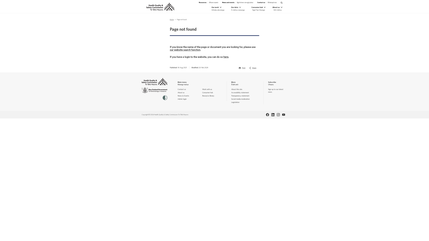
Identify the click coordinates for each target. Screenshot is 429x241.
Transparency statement (240, 96)
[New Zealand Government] (154, 90)
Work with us (207, 89)
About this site (236, 89)
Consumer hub (207, 92)
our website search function (185, 50)
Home (172, 19)
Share (254, 68)
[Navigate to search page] (282, 3)
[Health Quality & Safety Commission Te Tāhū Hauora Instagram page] (278, 114)
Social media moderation (240, 99)
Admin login (182, 99)
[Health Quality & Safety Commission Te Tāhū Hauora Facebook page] (267, 114)
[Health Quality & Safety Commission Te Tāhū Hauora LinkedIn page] (272, 114)
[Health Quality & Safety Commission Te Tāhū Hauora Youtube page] (283, 115)
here (225, 57)
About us (181, 92)
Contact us (182, 89)
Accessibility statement (240, 92)
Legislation (235, 102)
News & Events (183, 96)
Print (243, 68)
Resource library (208, 96)
